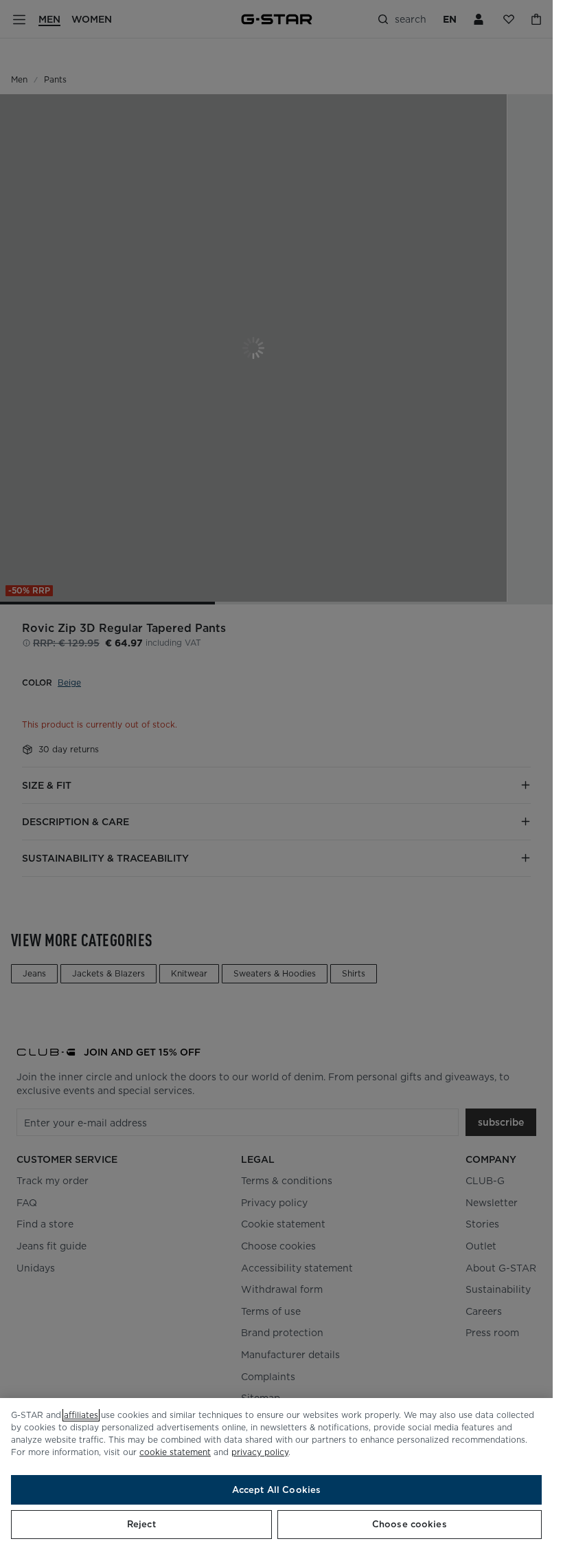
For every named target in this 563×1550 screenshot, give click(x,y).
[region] (276, 1474)
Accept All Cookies (276, 1490)
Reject (141, 1524)
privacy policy (259, 1452)
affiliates (81, 1415)
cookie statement (175, 1452)
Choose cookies (409, 1524)
